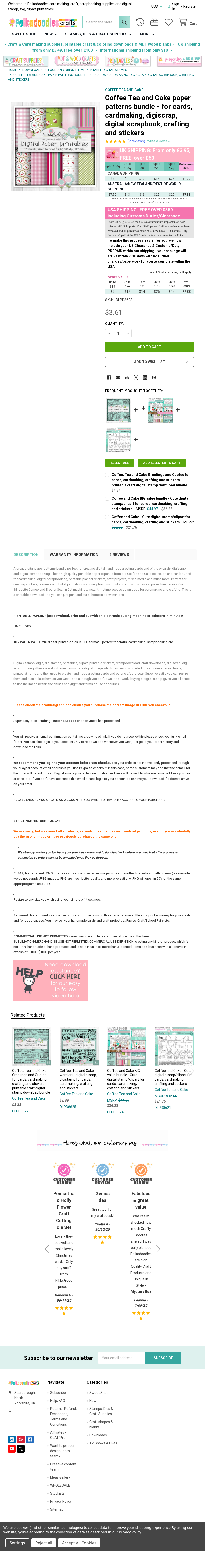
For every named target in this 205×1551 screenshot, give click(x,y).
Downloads (98, 1435)
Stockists (57, 1493)
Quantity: (114, 324)
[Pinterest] (154, 377)
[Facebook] (109, 377)
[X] (136, 377)
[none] (55, 146)
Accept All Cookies (79, 1543)
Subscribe (58, 1393)
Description (26, 554)
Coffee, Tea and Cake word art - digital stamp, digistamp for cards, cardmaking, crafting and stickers (78, 1079)
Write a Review (158, 141)
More (145, 34)
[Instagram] (12, 1439)
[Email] (118, 377)
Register (190, 6)
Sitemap (57, 1509)
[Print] (127, 377)
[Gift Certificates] (155, 22)
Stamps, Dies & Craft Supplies (96, 34)
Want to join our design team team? (62, 1451)
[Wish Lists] (170, 22)
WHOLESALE (60, 1485)
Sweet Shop (24, 34)
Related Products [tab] (28, 1015)
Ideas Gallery (60, 1477)
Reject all (44, 1543)
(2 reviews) (136, 141)
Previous (13, 1071)
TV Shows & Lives (103, 1443)
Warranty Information (74, 554)
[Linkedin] (145, 377)
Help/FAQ (57, 1401)
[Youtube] (12, 1449)
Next (192, 1071)
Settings (17, 1543)
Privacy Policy (61, 1501)
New (48, 34)
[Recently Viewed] (141, 22)
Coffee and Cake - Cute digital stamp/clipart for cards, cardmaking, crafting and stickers (173, 1077)
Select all (120, 463)
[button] (26, 61)
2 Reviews (119, 554)
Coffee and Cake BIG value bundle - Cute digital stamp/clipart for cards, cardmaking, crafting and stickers (151, 503)
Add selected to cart (161, 463)
